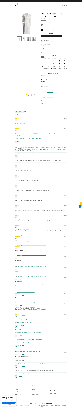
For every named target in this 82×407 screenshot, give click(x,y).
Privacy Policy (17, 396)
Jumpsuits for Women (35, 391)
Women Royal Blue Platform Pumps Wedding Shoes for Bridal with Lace (29, 332)
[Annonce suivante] (67, 1)
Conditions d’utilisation (57, 405)
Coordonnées (41, 406)
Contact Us (16, 397)
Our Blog (16, 389)
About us (16, 387)
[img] (30, 94)
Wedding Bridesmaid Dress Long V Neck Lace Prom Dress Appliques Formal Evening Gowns (32, 363)
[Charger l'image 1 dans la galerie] (19, 39)
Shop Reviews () (27, 111)
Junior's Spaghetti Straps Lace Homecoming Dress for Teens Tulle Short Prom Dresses (31, 116)
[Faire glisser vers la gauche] (16, 39)
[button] (19, 9)
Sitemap (33, 397)
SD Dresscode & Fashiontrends (21, 405)
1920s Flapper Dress (35, 396)
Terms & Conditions (18, 394)
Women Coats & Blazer (35, 387)
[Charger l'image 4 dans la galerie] (34, 39)
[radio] (42, 25)
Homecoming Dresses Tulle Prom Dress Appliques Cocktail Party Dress (29, 126)
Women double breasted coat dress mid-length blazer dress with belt (29, 351)
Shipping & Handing (18, 391)
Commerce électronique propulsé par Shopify (31, 405)
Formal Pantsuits (35, 389)
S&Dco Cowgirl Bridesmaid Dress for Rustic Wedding (26, 292)
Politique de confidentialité (49, 405)
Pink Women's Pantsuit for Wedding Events (24, 322)
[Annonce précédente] (15, 1)
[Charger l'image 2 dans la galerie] (24, 39)
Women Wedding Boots (36, 394)
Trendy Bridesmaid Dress (36, 392)
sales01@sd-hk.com (53, 393)
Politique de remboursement (41, 405)
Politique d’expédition (63, 405)
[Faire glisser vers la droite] (37, 39)
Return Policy (17, 392)
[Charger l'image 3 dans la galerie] (29, 39)
